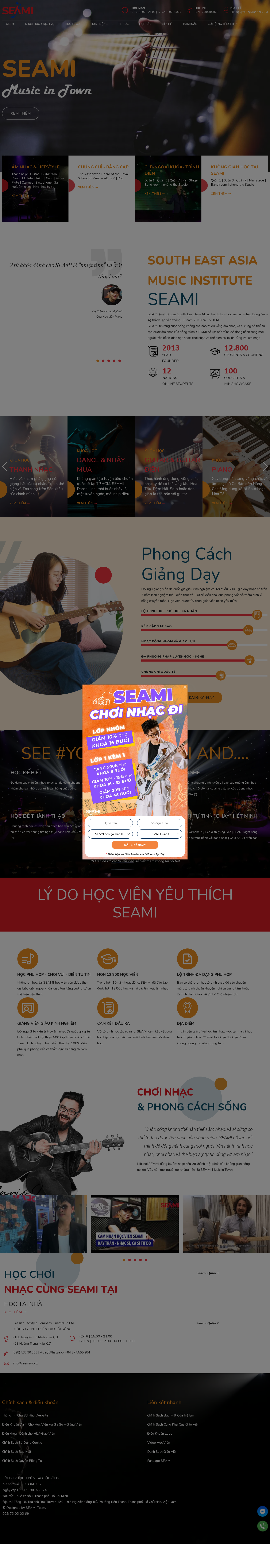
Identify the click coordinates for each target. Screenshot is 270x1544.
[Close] (185, 687)
